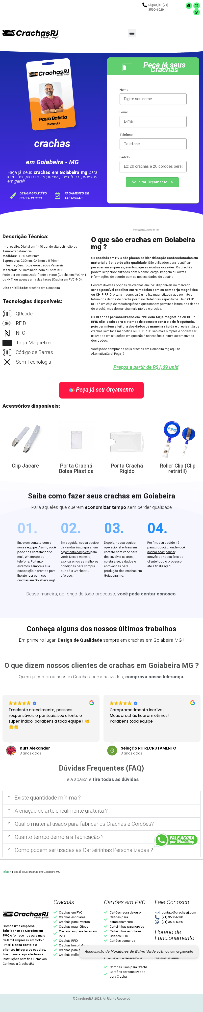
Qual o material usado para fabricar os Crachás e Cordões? (84, 824)
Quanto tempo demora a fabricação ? (59, 837)
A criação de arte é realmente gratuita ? (61, 811)
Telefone (126, 135)
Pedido (125, 157)
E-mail (124, 112)
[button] (132, 33)
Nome (124, 90)
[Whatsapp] (196, 12)
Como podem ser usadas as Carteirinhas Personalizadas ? (84, 850)
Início (6, 871)
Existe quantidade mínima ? (48, 798)
